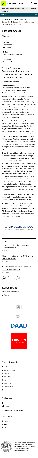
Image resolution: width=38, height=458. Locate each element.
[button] (4, 278)
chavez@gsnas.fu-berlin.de (12, 54)
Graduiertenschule (16, 19)
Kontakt (6, 373)
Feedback (7, 424)
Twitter (7, 406)
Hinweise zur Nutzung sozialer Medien (12, 410)
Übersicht (7, 295)
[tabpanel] (19, 126)
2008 (6, 24)
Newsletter (7, 377)
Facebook (8, 403)
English (6, 428)
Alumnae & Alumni (9, 62)
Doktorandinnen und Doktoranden (24, 22)
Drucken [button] (6, 421)
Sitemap (6, 390)
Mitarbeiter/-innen (9, 370)
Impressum (7, 380)
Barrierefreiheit (8, 386)
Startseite (5, 19)
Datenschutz (7, 383)
